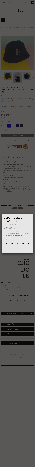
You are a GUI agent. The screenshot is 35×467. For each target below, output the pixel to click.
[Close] (33, 213)
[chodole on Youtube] (23, 243)
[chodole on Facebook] (6, 243)
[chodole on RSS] (17, 243)
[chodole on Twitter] (12, 243)
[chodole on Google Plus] (28, 243)
